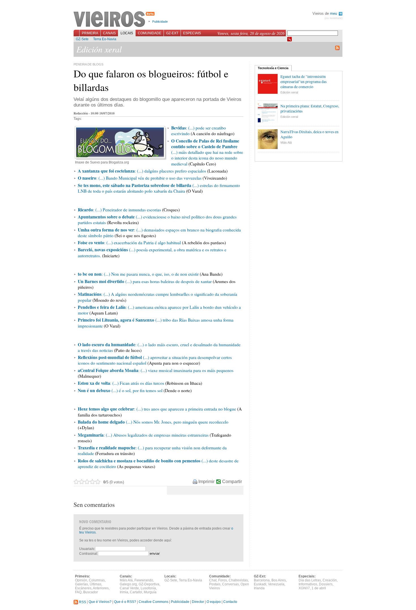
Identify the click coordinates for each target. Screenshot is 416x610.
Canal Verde (129, 588)
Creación (330, 580)
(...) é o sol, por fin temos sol (136, 390)
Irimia (124, 592)
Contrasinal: (88, 554)
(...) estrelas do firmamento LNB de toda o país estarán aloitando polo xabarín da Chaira (159, 188)
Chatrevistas (238, 580)
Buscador (90, 592)
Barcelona (262, 580)
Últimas (95, 584)
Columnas (97, 580)
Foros (222, 580)
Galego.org (128, 584)
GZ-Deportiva (149, 584)
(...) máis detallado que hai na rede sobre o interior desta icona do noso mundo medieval (207, 152)
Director (198, 602)
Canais (109, 33)
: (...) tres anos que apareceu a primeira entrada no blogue (185, 409)
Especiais (192, 33)
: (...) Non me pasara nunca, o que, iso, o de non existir (150, 274)
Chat (212, 580)
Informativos (308, 584)
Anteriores (101, 588)
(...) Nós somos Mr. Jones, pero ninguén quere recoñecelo (176, 422)
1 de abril (319, 588)
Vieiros (115, 19)
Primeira (90, 33)
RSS (82, 602)
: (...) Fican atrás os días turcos (137, 383)
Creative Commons (153, 602)
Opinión (81, 580)
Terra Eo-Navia (104, 39)
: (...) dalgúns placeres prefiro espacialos (142, 171)
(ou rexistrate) (333, 18)
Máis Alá (286, 142)
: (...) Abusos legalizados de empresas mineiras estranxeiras (156, 435)
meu (334, 13)
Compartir (232, 481)
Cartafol (136, 592)
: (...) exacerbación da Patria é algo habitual (142, 242)
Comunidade (149, 33)
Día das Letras (310, 580)
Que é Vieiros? (100, 602)
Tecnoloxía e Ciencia (273, 68)
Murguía (150, 592)
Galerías (81, 584)
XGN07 (304, 588)
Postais (214, 584)
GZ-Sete (82, 39)
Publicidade (160, 21)
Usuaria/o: (87, 549)
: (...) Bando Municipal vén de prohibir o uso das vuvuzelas (139, 178)
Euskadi (260, 584)
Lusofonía (148, 588)
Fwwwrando (143, 580)
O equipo (214, 602)
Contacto (230, 602)
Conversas (230, 584)
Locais (127, 33)
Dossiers (326, 584)
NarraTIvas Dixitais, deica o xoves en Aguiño (309, 134)
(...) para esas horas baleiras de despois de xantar (168, 281)
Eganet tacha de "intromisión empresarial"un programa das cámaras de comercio (303, 81)
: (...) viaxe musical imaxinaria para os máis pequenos (185, 370)
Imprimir (206, 481)
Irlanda (259, 588)
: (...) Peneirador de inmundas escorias (127, 209)
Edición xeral (289, 92)
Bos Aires (278, 580)
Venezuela (276, 584)
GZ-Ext (172, 33)
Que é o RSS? (125, 602)
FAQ (78, 592)
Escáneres (83, 588)
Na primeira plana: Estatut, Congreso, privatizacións (309, 108)
